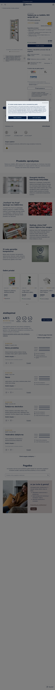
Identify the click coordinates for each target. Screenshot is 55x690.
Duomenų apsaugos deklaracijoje (19, 113)
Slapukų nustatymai (17, 117)
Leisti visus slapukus (37, 117)
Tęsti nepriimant (45, 102)
